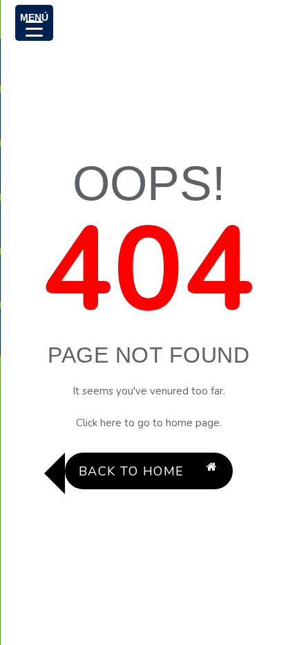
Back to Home (131, 471)
